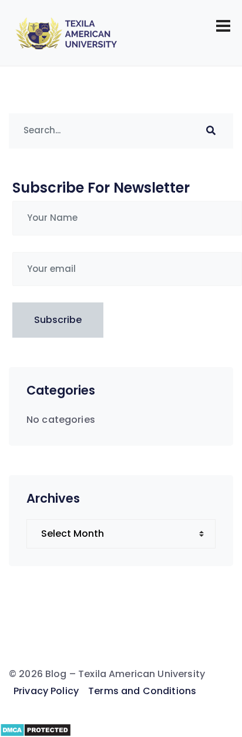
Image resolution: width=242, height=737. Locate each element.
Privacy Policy (46, 691)
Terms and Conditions (142, 691)
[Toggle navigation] (223, 25)
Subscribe (58, 320)
